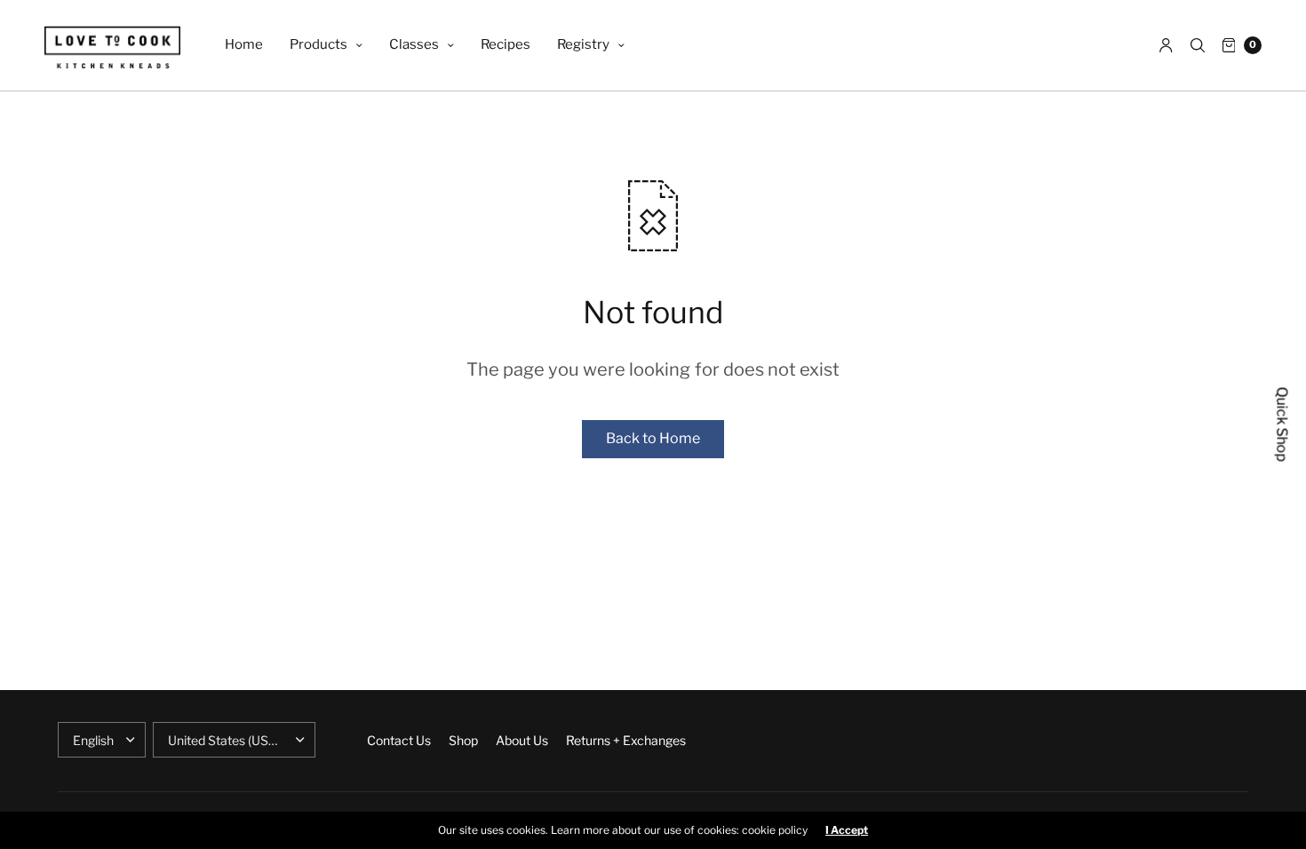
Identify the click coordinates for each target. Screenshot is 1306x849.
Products (318, 44)
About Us (522, 740)
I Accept (846, 830)
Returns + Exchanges (626, 740)
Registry (583, 44)
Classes (414, 44)
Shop (463, 740)
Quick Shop (1282, 425)
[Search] (1198, 45)
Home (244, 44)
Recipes (505, 44)
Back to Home (653, 438)
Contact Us (399, 740)
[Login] (1166, 45)
